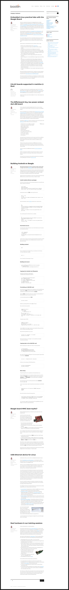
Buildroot (41, 62)
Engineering (37, 6)
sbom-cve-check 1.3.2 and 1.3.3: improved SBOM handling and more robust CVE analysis (53, 43)
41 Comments (12, 465)
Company (52, 6)
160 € (32, 556)
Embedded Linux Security (49, 26)
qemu (16, 112)
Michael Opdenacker (13, 24)
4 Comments (12, 114)
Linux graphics (48, 28)
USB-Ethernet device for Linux (23, 455)
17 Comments (12, 30)
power (14, 112)
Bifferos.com (27, 120)
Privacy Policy (15, 586)
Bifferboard (22, 121)
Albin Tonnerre (12, 91)
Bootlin (11, 586)
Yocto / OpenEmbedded (49, 22)
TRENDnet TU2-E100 (24, 491)
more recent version (37, 492)
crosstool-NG (35, 45)
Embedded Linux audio (49, 23)
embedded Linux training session (36, 31)
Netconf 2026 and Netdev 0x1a (52, 53)
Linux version (27, 563)
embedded (14, 28)
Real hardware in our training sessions (26, 523)
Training (41, 6)
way (39, 90)
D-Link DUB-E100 (24, 489)
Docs (44, 6)
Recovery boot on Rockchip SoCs (52, 56)
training (12, 29)
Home (33, 6)
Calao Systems (32, 536)
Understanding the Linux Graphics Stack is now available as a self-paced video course (53, 50)
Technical (16, 26)
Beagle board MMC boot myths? (24, 409)
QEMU (38, 530)
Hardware (12, 26)
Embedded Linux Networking (50, 27)
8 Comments (12, 418)
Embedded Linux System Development (29, 24)
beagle (11, 28)
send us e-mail (33, 157)
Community (48, 6)
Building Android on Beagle (22, 163)
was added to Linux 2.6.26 (29, 503)
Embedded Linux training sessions (28, 460)
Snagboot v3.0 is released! (51, 46)
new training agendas (33, 528)
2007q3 (30, 201)
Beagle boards (29, 33)
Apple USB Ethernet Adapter (25, 499)
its (38, 90)
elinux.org (30, 167)
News (14, 26)
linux (16, 28)
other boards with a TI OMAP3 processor (32, 73)
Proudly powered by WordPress (21, 586)
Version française (49, 34)
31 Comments (12, 173)
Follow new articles (49, 36)
